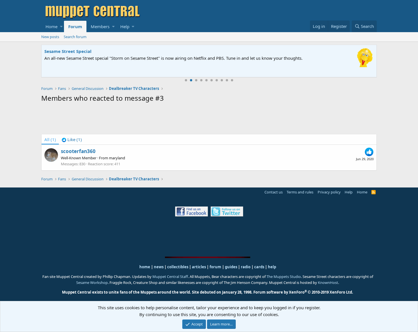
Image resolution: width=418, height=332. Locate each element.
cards (259, 266)
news (159, 266)
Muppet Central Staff (170, 276)
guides (231, 266)
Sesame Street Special (68, 51)
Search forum (75, 36)
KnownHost (328, 282)
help (272, 266)
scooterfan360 (78, 151)
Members (100, 26)
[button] (61, 26)
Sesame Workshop (92, 282)
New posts (50, 36)
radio (246, 266)
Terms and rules (300, 192)
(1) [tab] (50, 139)
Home (51, 26)
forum (215, 266)
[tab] (72, 139)
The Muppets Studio (283, 276)
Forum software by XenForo (303, 292)
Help (124, 26)
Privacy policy (329, 192)
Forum (75, 26)
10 (232, 80)
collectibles (177, 266)
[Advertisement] (209, 119)
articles (199, 266)
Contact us (273, 192)
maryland (117, 157)
